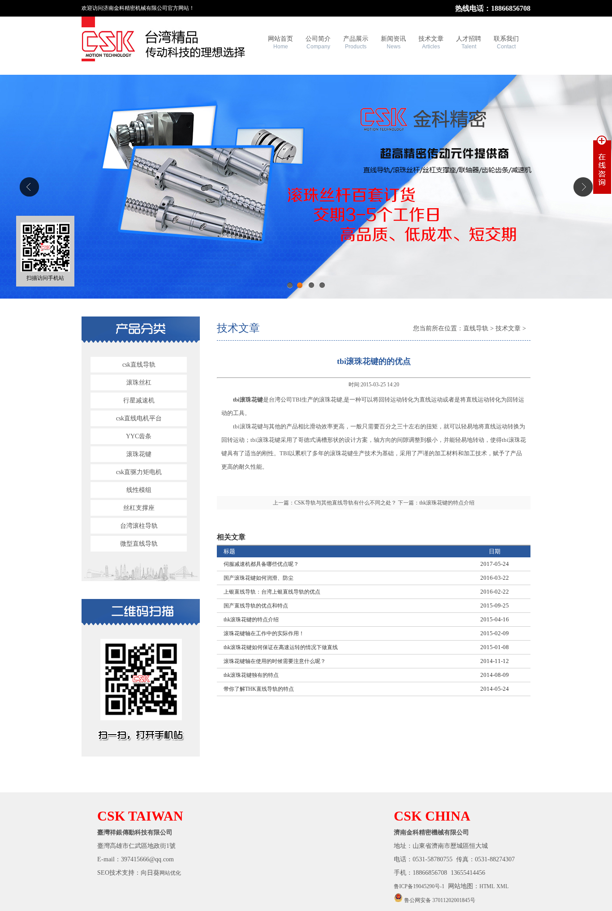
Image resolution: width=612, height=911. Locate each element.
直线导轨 (475, 328)
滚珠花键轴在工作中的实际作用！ (264, 633)
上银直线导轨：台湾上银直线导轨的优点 (272, 592)
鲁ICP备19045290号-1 (419, 886)
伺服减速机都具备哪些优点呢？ (261, 564)
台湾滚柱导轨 (139, 525)
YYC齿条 (138, 436)
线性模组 (138, 490)
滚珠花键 (138, 454)
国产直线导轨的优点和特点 (256, 606)
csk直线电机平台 (139, 418)
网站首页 (280, 42)
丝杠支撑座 (139, 508)
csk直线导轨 (138, 364)
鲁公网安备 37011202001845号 (439, 900)
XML (502, 886)
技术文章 (431, 42)
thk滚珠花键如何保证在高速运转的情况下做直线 (281, 647)
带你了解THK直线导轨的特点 (259, 689)
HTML (487, 886)
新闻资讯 (393, 42)
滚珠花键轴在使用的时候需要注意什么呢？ (275, 661)
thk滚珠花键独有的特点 (251, 675)
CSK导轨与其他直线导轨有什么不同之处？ (345, 503)
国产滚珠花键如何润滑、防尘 (258, 578)
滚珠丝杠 (138, 382)
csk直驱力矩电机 (139, 472)
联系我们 (506, 42)
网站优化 (170, 873)
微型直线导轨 (139, 543)
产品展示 (355, 42)
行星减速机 (139, 400)
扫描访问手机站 (45, 278)
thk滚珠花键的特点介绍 (446, 503)
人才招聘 (468, 42)
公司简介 (318, 42)
